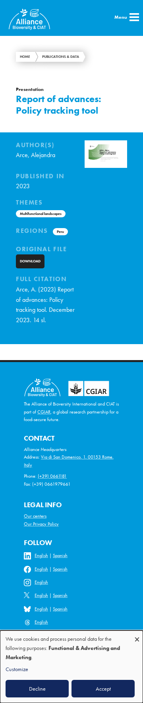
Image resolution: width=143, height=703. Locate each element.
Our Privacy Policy (41, 524)
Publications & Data (60, 56)
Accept (103, 688)
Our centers (35, 516)
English (41, 555)
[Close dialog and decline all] (137, 635)
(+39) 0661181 (52, 476)
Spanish (60, 555)
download (30, 261)
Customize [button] (17, 669)
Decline (37, 688)
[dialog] (71, 666)
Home (25, 56)
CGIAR (43, 412)
